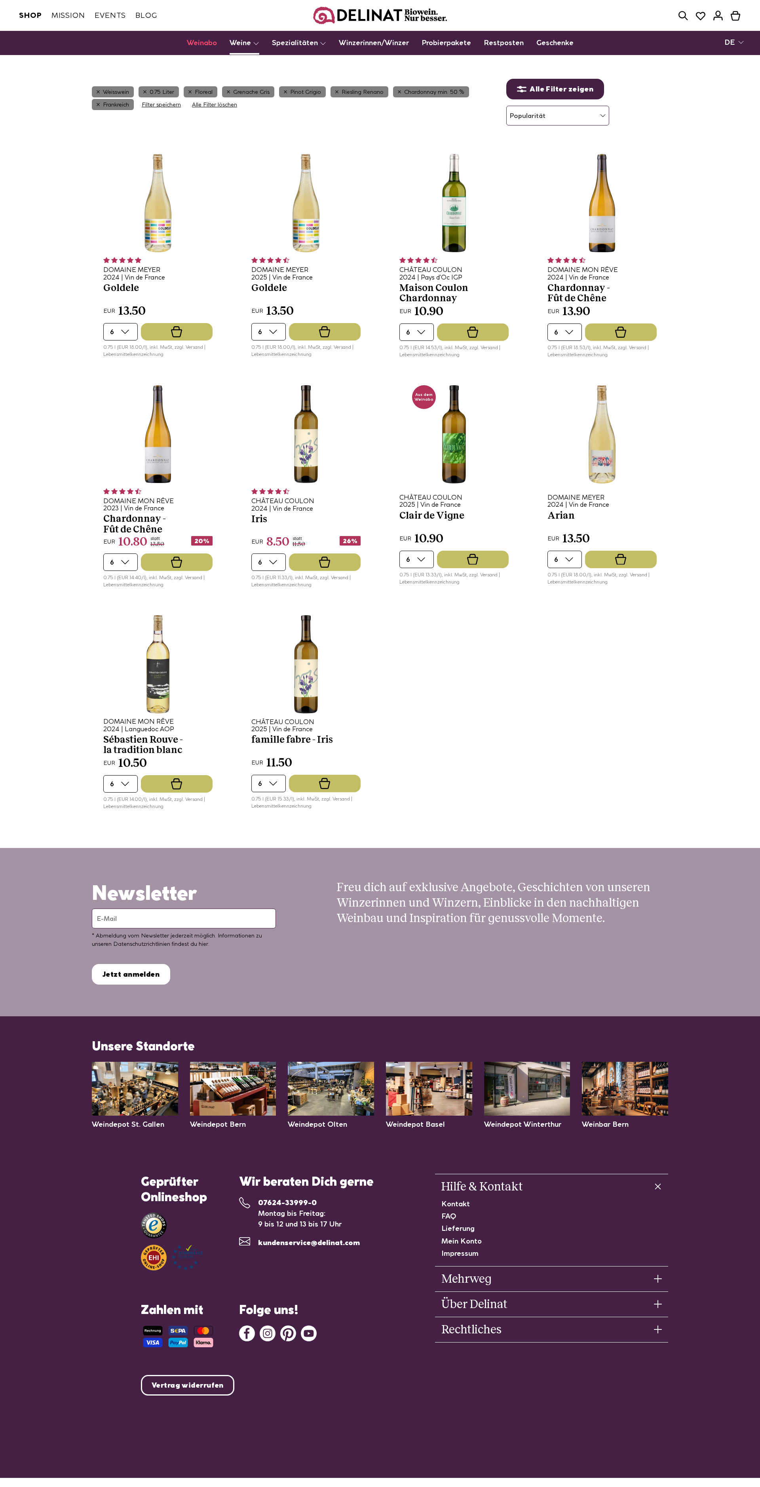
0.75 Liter (162, 91)
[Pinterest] (288, 1332)
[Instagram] (268, 1332)
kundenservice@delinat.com (309, 1242)
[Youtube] (309, 1332)
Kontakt (455, 1203)
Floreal (204, 91)
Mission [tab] (68, 15)
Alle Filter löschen (214, 104)
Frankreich (116, 104)
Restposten (504, 42)
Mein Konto (461, 1241)
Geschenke (555, 42)
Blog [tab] (146, 15)
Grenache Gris (251, 91)
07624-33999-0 (287, 1202)
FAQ (448, 1216)
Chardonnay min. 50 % (434, 91)
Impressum (460, 1253)
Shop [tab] (30, 15)
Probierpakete (446, 42)
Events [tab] (110, 15)
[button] (683, 16)
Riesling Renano (363, 91)
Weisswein (116, 91)
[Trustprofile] (172, 1257)
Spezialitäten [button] (296, 42)
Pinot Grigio (305, 91)
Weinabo (202, 42)
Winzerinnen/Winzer (374, 42)
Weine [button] (241, 42)
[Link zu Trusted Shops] (154, 1225)
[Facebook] (247, 1332)
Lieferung (458, 1228)
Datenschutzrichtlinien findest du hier (160, 943)
